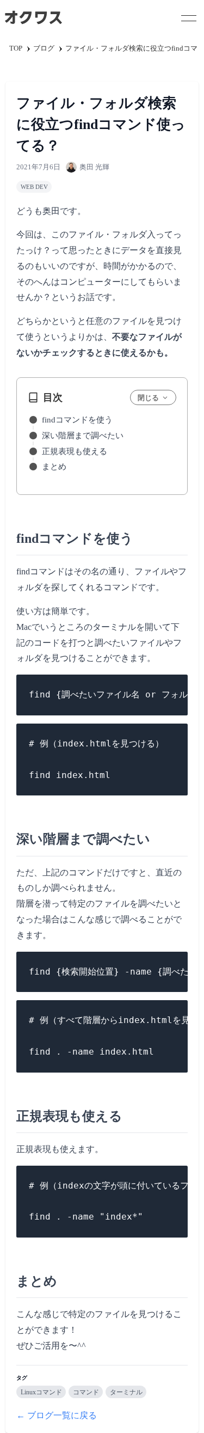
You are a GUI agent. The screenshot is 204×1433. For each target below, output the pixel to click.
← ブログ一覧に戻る (56, 1415)
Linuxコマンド (41, 1392)
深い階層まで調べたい (82, 435)
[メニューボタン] (189, 18)
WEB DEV (34, 186)
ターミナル (126, 1392)
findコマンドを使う (77, 419)
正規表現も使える (74, 451)
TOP (15, 48)
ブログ (43, 48)
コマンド (86, 1392)
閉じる (148, 398)
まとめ (54, 466)
